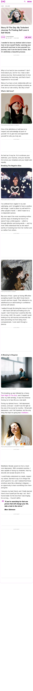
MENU (29, 1)
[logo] (3, 1)
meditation (24, 412)
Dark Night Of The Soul (9, 395)
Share (29, 37)
